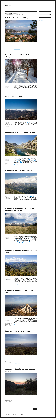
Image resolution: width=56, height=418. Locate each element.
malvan (6, 400)
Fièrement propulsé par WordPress (19, 414)
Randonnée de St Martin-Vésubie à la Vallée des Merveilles (20, 209)
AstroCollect (41, 20)
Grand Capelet (17, 159)
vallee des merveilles (7, 162)
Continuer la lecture (17, 49)
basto (6, 160)
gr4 (9, 320)
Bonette (6, 87)
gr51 (9, 399)
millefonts (9, 199)
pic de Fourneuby (9, 323)
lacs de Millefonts (33, 196)
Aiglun (6, 281)
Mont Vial (10, 124)
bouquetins (8, 160)
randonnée (6, 125)
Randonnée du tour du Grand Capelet (20, 132)
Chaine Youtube (42, 21)
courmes (8, 399)
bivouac (6, 198)
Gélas (23, 241)
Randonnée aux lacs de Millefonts (18, 170)
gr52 (5, 238)
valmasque (6, 163)
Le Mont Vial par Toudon (15, 96)
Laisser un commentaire (8, 325)
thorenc (9, 324)
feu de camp (8, 198)
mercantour (6, 199)
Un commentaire (7, 126)
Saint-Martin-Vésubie (28, 237)
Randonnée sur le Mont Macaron (18, 331)
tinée (8, 89)
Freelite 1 (21, 162)
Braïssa (8, 87)
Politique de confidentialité (11, 414)
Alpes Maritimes (7, 44)
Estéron (8, 320)
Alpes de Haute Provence (8, 279)
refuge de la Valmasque (30, 159)
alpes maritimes (7, 124)
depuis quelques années (30, 122)
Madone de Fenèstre (32, 241)
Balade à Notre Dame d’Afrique (17, 18)
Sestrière (6, 89)
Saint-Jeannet (9, 401)
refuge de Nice (16, 241)
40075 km (8, 5)
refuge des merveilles (17, 239)
